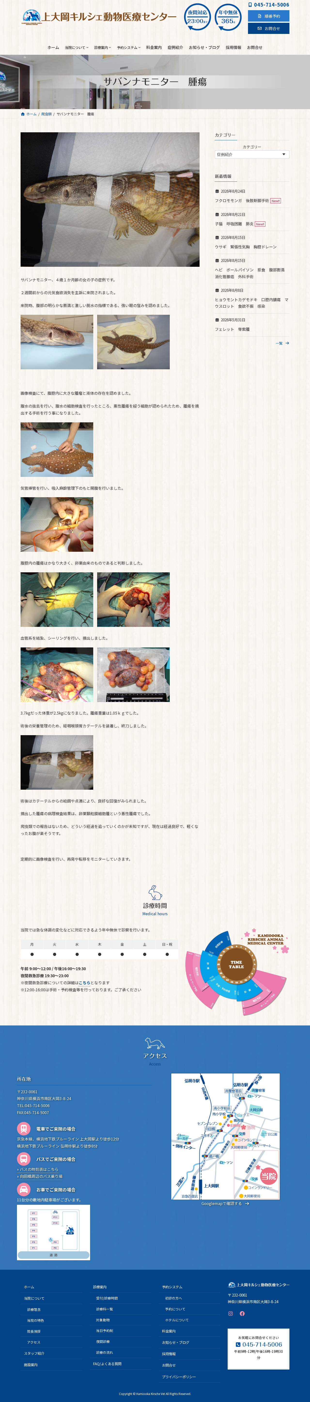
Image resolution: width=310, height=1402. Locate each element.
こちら (84, 982)
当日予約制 (104, 1330)
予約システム (172, 1286)
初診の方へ (173, 1297)
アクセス (33, 1341)
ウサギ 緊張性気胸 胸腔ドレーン (246, 247)
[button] (268, 15)
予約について (175, 1308)
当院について (34, 1298)
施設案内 (31, 1364)
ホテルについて (177, 1319)
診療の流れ (104, 1352)
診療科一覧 (104, 1308)
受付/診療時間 (107, 1297)
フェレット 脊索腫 (232, 329)
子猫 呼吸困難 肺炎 (234, 224)
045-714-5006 (271, 4)
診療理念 (34, 1309)
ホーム (29, 1286)
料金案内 (169, 1330)
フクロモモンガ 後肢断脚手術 (242, 201)
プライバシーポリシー (179, 1376)
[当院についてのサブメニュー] (87, 47)
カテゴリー (252, 146)
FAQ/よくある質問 (107, 1363)
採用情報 (169, 1353)
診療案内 (100, 1286)
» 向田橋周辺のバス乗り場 (39, 1176)
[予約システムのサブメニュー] (139, 47)
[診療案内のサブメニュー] (110, 47)
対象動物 (103, 1319)
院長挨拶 (34, 1331)
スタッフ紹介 (34, 1353)
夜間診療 (103, 1341)
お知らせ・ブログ (175, 1342)
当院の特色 (35, 1320)
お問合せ (169, 1365)
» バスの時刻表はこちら (38, 1169)
